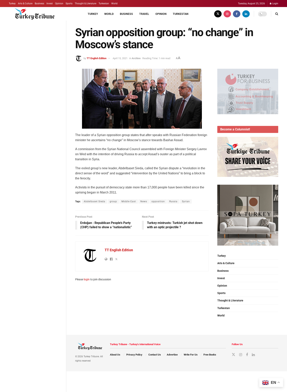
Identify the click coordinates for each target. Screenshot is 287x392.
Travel (144, 13)
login (87, 279)
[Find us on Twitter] (218, 14)
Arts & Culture (25, 3)
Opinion (59, 3)
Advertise (172, 354)
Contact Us (154, 354)
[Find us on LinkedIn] (246, 14)
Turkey (12, 3)
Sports (69, 3)
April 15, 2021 (120, 58)
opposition (158, 201)
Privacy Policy (134, 354)
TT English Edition (96, 58)
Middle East (128, 201)
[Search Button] (276, 14)
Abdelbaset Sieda (94, 201)
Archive (136, 58)
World (114, 3)
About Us (115, 354)
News (143, 201)
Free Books (209, 354)
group (113, 201)
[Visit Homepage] (32, 14)
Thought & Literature (85, 3)
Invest (49, 3)
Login (275, 3)
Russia (173, 201)
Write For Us (191, 354)
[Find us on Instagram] (227, 14)
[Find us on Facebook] (236, 14)
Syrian (186, 201)
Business (39, 3)
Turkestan (104, 3)
